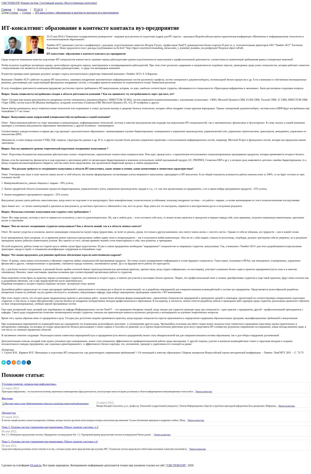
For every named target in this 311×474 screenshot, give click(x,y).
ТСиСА (38, 9)
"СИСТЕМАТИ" (176, 465)
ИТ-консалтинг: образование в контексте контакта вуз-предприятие (77, 12)
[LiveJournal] (29, 362)
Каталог (22, 9)
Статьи (13, 12)
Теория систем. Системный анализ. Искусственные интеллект (58, 2)
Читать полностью (204, 391)
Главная (6, 9)
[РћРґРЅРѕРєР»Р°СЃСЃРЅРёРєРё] (14, 362)
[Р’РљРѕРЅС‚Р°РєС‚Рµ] (8, 362)
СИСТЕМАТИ (10, 2)
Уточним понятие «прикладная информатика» (29, 384)
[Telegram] (19, 362)
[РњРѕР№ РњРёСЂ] (24, 362)
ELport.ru (35, 465)
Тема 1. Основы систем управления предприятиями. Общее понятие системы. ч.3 (50, 427)
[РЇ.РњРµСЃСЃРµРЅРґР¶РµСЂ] (3, 362)
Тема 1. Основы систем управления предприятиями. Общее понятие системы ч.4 (50, 441)
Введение (7, 398)
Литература (9, 412)
